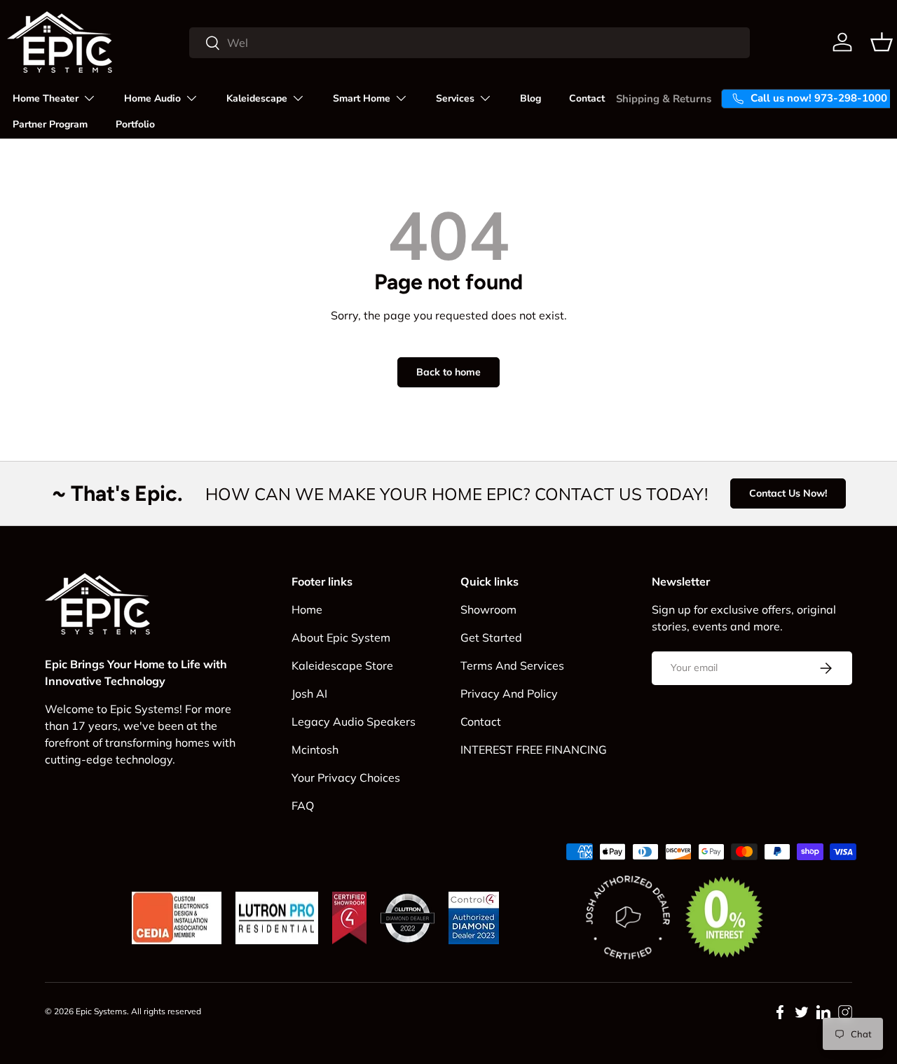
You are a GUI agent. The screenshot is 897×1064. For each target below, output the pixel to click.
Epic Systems (101, 1011)
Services (455, 98)
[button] (881, 42)
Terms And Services (512, 665)
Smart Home (361, 98)
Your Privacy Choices (346, 778)
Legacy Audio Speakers (354, 721)
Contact (587, 98)
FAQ (303, 806)
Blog (530, 98)
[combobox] (469, 42)
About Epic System (341, 637)
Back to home (448, 372)
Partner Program (50, 124)
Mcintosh (315, 749)
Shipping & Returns (663, 99)
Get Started (491, 637)
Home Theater (45, 98)
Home (307, 609)
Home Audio (152, 98)
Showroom (488, 609)
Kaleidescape (256, 98)
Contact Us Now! (788, 493)
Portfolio (135, 124)
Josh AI (309, 693)
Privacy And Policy (509, 693)
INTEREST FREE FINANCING (533, 749)
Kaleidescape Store (342, 665)
